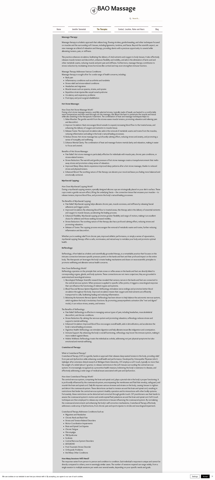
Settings (195, 476)
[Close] (212, 476)
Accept (205, 476)
